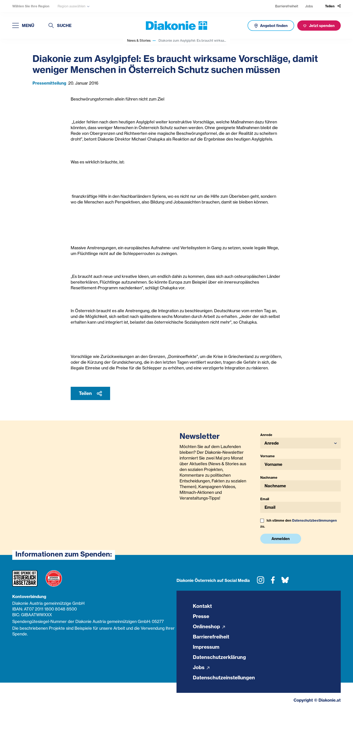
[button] (300, 443)
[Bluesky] (285, 581)
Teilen (86, 393)
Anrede (266, 435)
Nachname (268, 477)
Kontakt (202, 606)
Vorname (267, 456)
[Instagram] (260, 581)
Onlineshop (207, 626)
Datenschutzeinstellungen (224, 677)
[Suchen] (51, 26)
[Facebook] (272, 581)
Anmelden (280, 538)
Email (264, 499)
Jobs (309, 6)
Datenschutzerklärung (219, 657)
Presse (201, 616)
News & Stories (139, 40)
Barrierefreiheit (286, 6)
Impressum (206, 647)
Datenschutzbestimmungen (314, 520)
